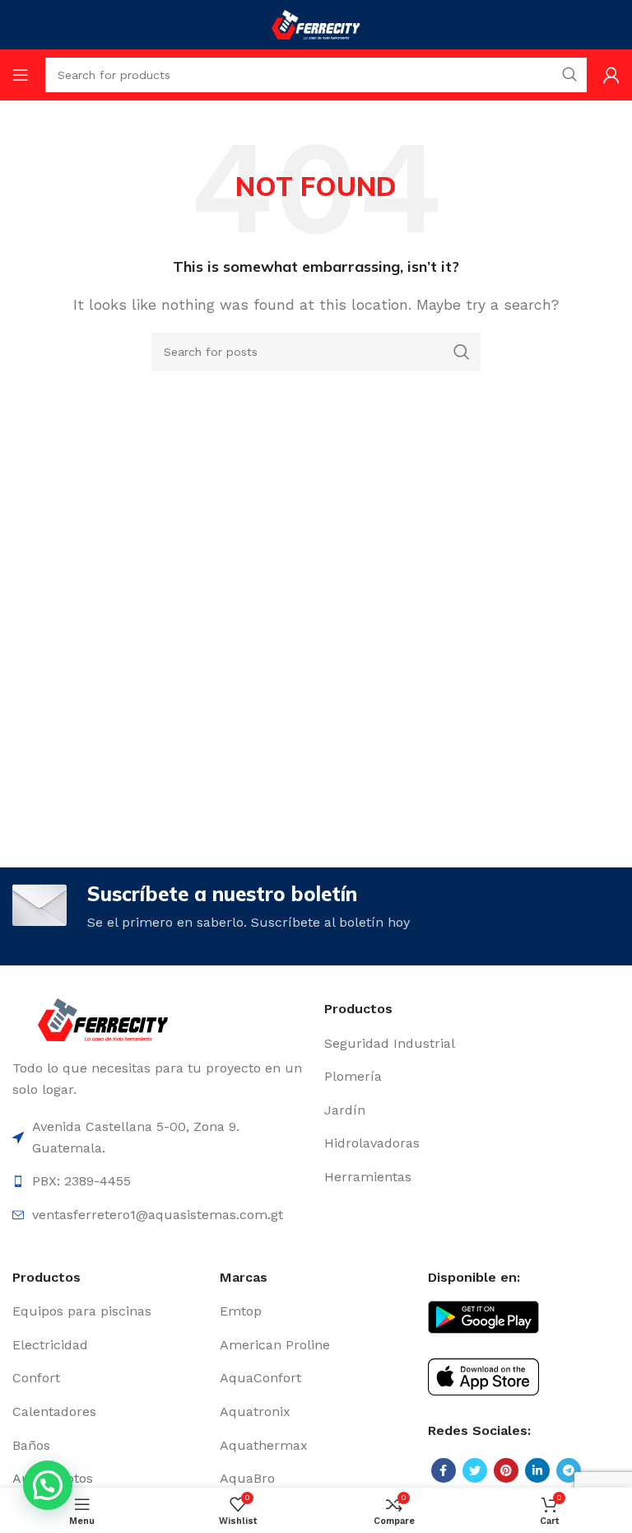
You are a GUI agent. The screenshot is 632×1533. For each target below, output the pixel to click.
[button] (47, 1485)
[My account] (611, 74)
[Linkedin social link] (537, 1470)
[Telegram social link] (568, 1470)
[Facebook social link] (443, 1470)
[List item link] (472, 1043)
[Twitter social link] (474, 1470)
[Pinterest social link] (506, 1470)
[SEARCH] (462, 352)
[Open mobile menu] (20, 74)
